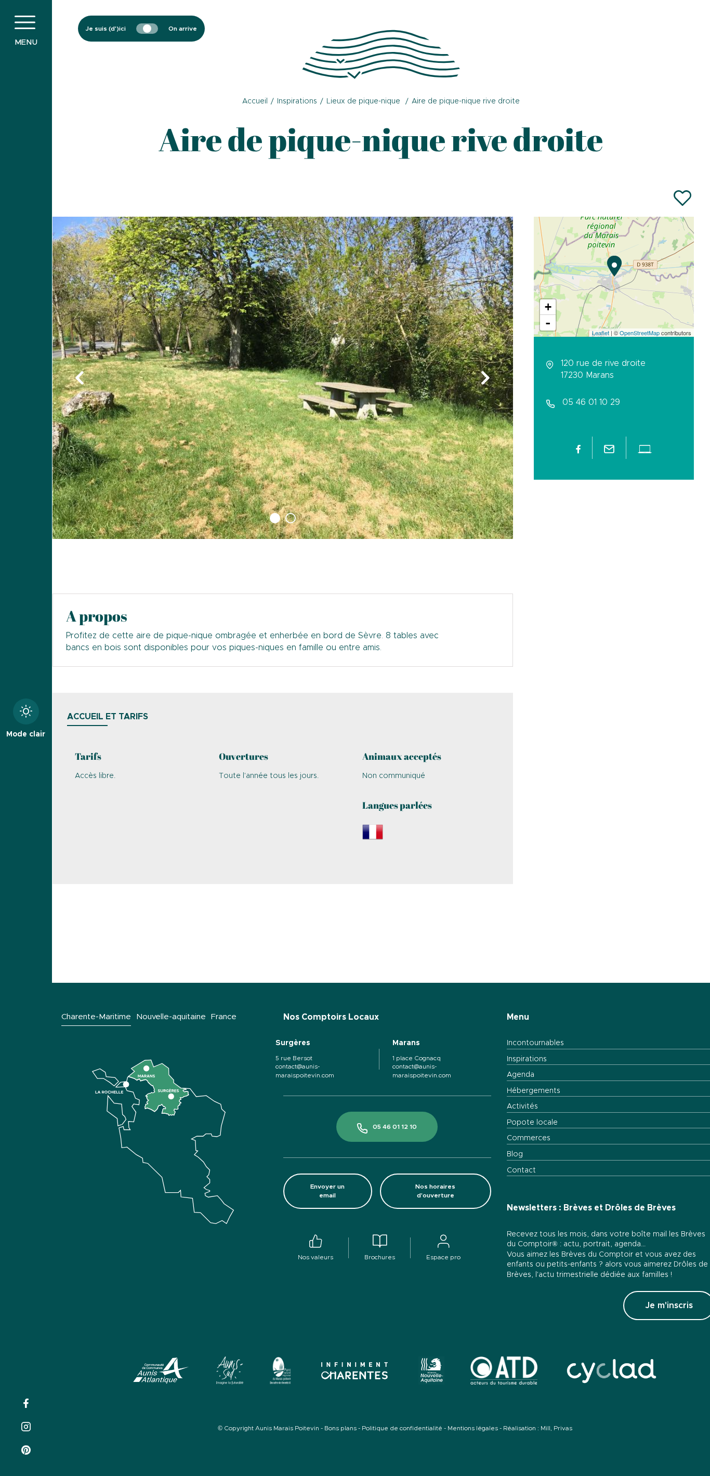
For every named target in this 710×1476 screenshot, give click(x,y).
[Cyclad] (610, 1372)
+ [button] (548, 306)
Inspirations (527, 1059)
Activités (522, 1106)
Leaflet (600, 332)
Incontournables (535, 1043)
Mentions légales (473, 1428)
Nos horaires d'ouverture (435, 1190)
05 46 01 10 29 (591, 402)
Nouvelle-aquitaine (171, 1017)
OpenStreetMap (640, 332)
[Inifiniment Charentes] (354, 1372)
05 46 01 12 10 (395, 1127)
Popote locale (532, 1122)
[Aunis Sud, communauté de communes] (229, 1372)
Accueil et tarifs (107, 717)
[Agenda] (599, 28)
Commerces (528, 1138)
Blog (515, 1154)
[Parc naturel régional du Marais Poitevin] (280, 1372)
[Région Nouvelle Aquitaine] (431, 1372)
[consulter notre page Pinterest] (26, 1448)
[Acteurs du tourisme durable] (504, 1372)
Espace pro (443, 1257)
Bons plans (340, 1428)
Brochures (379, 1257)
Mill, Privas (556, 1428)
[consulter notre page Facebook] (26, 1402)
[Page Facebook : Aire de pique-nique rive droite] (578, 447)
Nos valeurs (315, 1257)
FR (664, 54)
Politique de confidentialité (402, 1428)
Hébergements (533, 1091)
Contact (521, 1170)
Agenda (520, 1074)
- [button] (547, 322)
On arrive (182, 28)
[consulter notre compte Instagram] (26, 1425)
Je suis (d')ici (106, 28)
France (223, 1017)
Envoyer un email (327, 1190)
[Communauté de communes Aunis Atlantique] (161, 1372)
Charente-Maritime (96, 1017)
